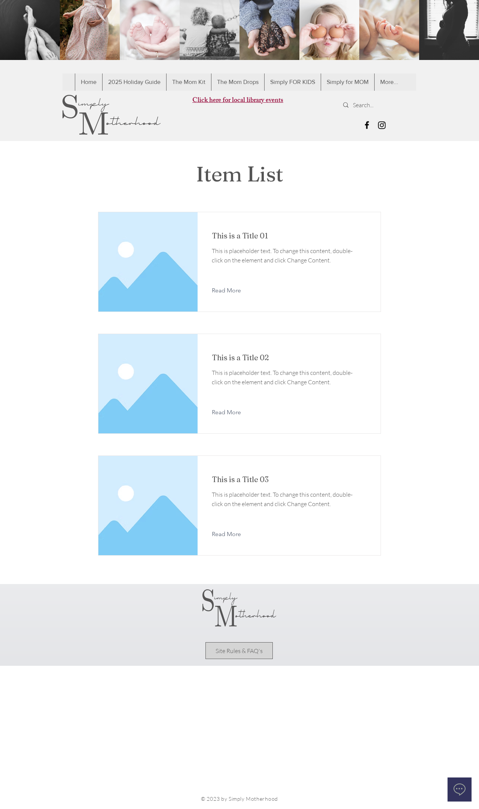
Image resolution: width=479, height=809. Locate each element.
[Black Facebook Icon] (367, 125)
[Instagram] (382, 125)
